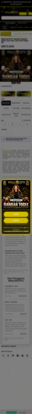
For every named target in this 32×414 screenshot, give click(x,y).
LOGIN (16, 214)
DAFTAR (16, 220)
